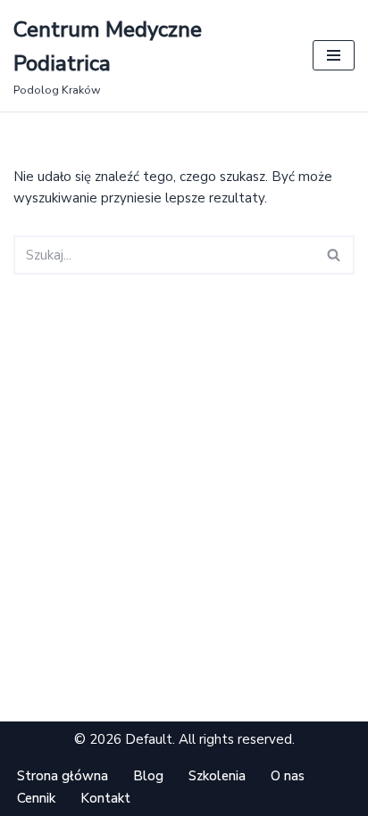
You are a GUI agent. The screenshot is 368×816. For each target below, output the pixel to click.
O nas (288, 776)
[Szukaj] (334, 255)
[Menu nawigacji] (334, 55)
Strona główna (62, 776)
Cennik (36, 798)
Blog (148, 776)
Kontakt (105, 798)
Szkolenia (217, 776)
